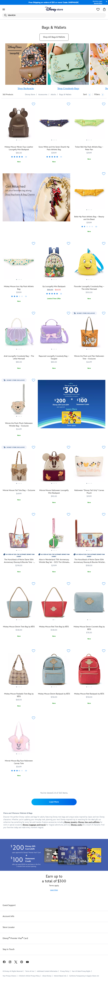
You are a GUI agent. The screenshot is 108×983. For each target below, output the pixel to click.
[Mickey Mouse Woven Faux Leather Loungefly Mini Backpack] (19, 123)
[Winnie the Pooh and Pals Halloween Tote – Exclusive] (89, 333)
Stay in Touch (8, 949)
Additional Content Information (47, 971)
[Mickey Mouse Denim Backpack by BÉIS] (54, 670)
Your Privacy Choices (9, 976)
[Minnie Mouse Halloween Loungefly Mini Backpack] (54, 467)
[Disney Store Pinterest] (21, 962)
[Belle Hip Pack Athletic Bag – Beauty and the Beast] (89, 193)
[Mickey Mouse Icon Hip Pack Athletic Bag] (19, 263)
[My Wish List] (98, 9)
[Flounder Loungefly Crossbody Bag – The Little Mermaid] (89, 263)
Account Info (8, 916)
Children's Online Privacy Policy (29, 976)
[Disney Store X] (15, 962)
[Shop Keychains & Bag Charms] (36, 197)
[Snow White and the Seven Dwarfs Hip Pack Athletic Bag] (54, 123)
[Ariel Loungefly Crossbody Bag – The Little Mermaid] (19, 333)
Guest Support (9, 905)
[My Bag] (104, 9)
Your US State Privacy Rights (81, 971)
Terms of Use (29, 971)
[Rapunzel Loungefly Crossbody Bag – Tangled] (54, 333)
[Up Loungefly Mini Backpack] (54, 263)
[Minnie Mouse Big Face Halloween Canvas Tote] (19, 737)
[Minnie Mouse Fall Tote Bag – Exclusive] (19, 467)
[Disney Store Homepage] (54, 9)
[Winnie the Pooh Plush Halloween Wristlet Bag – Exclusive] (19, 400)
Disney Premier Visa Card (15, 938)
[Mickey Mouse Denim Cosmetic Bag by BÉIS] (89, 603)
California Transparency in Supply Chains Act (84, 976)
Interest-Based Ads (60, 976)
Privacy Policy (64, 971)
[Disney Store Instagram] (10, 962)
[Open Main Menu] (3, 9)
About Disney (46, 976)
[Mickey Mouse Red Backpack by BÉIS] (89, 670)
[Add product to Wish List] (33, 104)
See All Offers (98, 3)
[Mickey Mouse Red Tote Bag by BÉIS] (54, 603)
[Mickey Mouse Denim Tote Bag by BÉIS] (19, 603)
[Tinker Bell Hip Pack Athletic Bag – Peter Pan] (89, 123)
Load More (54, 802)
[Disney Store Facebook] (3, 962)
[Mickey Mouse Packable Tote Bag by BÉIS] (19, 670)
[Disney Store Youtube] (27, 962)
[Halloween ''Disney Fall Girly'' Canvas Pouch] (89, 467)
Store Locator (9, 927)
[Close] (106, 3)
